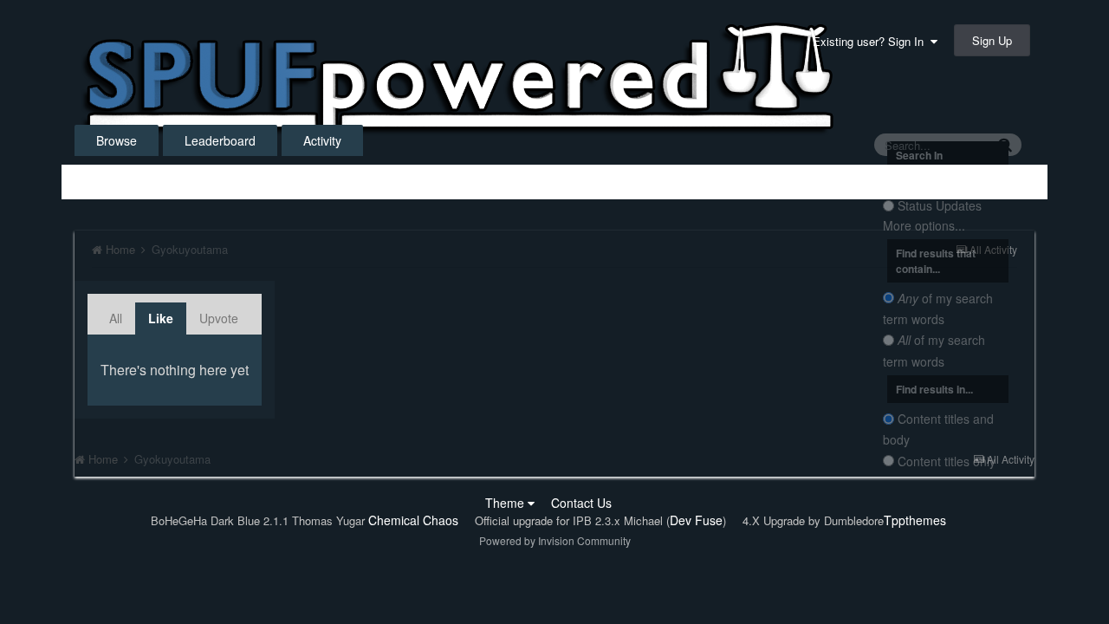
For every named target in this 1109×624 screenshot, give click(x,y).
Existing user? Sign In (872, 41)
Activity (322, 140)
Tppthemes (915, 520)
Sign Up (992, 40)
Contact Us (581, 502)
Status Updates (940, 206)
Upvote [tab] (218, 318)
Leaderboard (220, 140)
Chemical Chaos (413, 520)
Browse (116, 140)
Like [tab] (160, 318)
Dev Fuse (696, 520)
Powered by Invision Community (555, 540)
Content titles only (947, 461)
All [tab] (115, 318)
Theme (506, 502)
